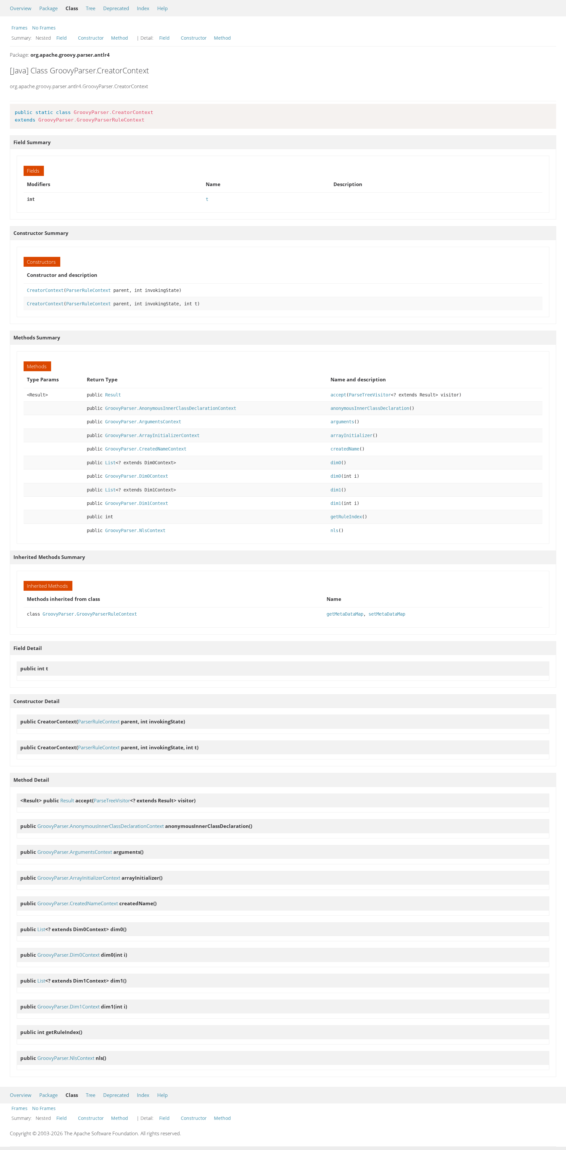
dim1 (335, 489)
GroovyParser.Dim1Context (136, 503)
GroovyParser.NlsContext (135, 530)
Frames (19, 28)
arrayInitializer (351, 435)
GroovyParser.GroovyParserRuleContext (90, 614)
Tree (90, 8)
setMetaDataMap (386, 614)
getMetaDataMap (345, 614)
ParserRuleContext (88, 290)
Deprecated (116, 8)
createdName (344, 448)
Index (143, 8)
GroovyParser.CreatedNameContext (145, 448)
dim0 (335, 462)
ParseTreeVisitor (370, 394)
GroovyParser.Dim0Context (136, 476)
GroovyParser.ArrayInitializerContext (152, 435)
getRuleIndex (346, 516)
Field (61, 38)
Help (162, 8)
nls (334, 530)
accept (338, 394)
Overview (20, 8)
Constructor (91, 38)
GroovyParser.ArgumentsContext (143, 421)
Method (119, 38)
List (110, 462)
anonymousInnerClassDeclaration (369, 408)
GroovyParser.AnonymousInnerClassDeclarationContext (170, 408)
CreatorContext (45, 290)
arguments (342, 421)
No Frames (44, 28)
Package (48, 8)
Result (113, 394)
